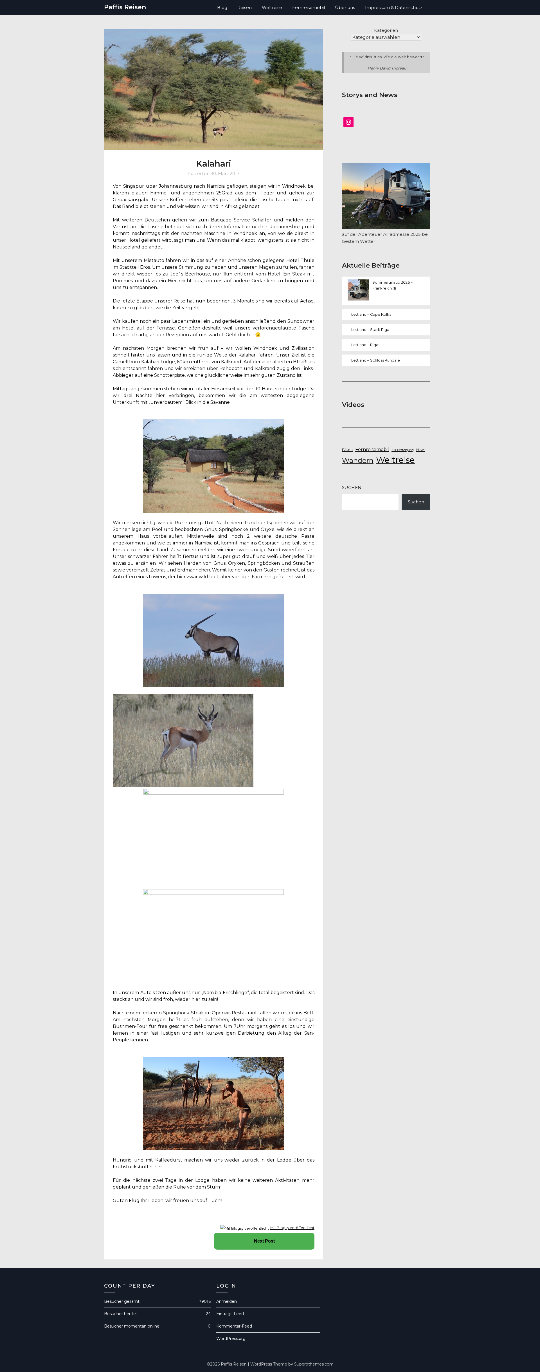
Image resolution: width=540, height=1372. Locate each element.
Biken (347, 449)
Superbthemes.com (314, 1364)
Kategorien (386, 30)
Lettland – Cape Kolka (371, 314)
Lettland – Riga (364, 344)
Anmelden (226, 1301)
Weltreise (272, 7)
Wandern (358, 460)
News (420, 450)
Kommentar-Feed (234, 1326)
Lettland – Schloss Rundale (375, 360)
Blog (222, 7)
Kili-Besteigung (403, 450)
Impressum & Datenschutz (393, 7)
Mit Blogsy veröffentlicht (292, 1227)
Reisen (244, 7)
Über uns (345, 7)
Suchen (351, 487)
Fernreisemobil (308, 7)
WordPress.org (231, 1338)
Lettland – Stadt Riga (370, 329)
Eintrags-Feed (230, 1313)
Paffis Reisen (125, 7)
